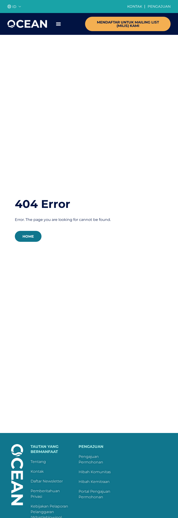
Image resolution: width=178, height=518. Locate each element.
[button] (58, 24)
